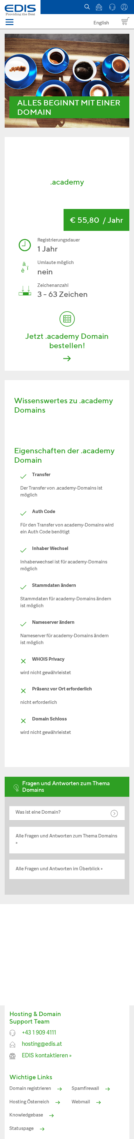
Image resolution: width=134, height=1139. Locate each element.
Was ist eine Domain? (38, 813)
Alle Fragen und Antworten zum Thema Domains (66, 836)
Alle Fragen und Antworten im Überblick (58, 869)
